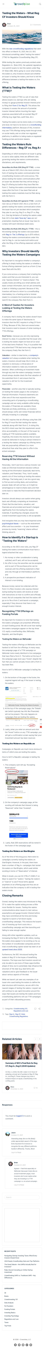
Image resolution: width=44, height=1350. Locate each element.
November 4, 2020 (17, 1089)
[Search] (40, 4)
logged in (20, 1116)
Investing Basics (9, 1312)
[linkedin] (23, 1345)
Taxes (6, 1322)
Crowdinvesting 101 (20, 1008)
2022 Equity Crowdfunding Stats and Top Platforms (21, 1261)
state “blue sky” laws (23, 218)
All (5, 1293)
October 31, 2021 (17, 1135)
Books (6, 1296)
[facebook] (19, 1345)
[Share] (39, 1009)
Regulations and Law (21, 1011)
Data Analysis (8, 1303)
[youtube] (30, 1345)
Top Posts (7, 1326)
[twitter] (27, 1345)
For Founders (8, 1306)
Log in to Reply (16, 1152)
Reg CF (17, 1014)
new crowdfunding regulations (21, 49)
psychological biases (10, 523)
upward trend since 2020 (12, 949)
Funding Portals (9, 1309)
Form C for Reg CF (20, 105)
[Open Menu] (3, 4)
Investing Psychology (11, 1316)
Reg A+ (12, 1014)
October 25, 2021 (13, 26)
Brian (9, 24)
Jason (13, 1133)
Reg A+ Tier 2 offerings (15, 234)
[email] (15, 1345)
